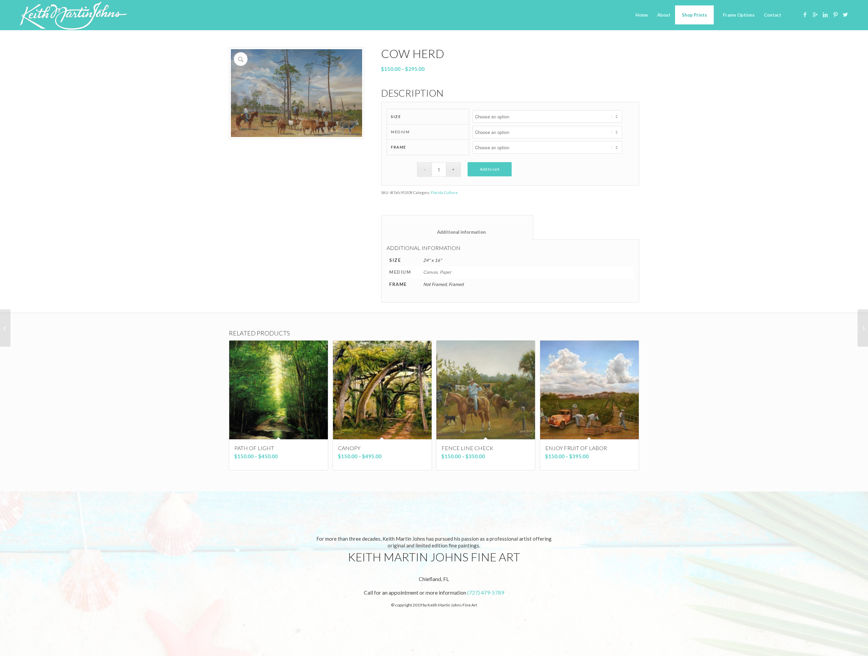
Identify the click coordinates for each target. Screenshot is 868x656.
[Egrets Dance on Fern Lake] (862, 328)
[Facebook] (805, 14)
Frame (398, 147)
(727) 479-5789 (485, 592)
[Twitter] (846, 14)
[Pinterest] (835, 14)
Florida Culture (444, 192)
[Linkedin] (825, 14)
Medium (400, 132)
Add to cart (489, 169)
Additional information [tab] (457, 232)
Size (396, 116)
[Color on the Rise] (5, 328)
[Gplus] (815, 14)
